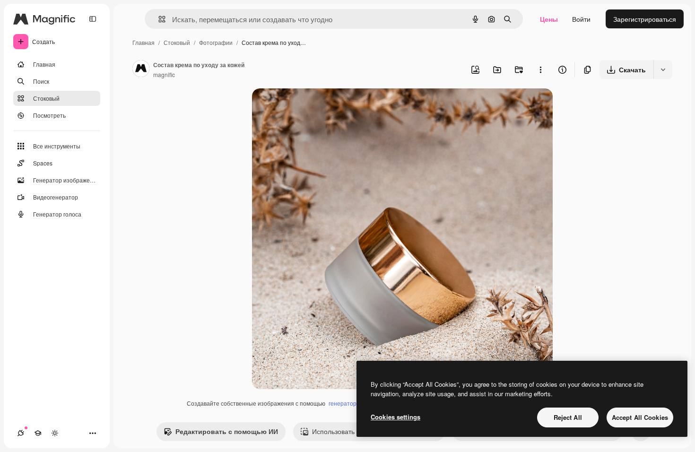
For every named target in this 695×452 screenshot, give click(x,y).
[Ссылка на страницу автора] (140, 69)
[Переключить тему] (54, 433)
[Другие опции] (540, 69)
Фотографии (216, 42)
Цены (549, 19)
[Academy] (37, 433)
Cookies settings (395, 416)
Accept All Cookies (640, 417)
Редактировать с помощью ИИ (226, 431)
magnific (164, 74)
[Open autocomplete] (158, 19)
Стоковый (177, 42)
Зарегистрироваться (644, 19)
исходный (315, 107)
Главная (143, 42)
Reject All (568, 417)
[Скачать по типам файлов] (662, 69)
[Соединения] (20, 433)
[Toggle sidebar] (92, 18)
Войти (581, 19)
